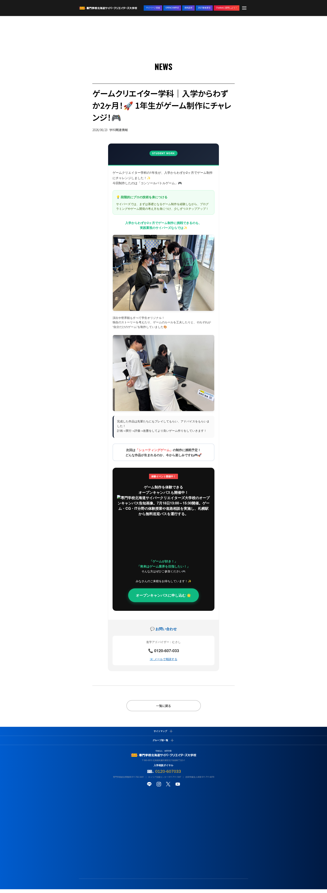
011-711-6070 (208, 777)
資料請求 (188, 7)
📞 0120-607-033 (163, 650)
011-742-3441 (137, 777)
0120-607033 (168, 771)
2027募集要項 (204, 7)
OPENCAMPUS (172, 7)
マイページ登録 (153, 7)
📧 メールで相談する (163, 659)
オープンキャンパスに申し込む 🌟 (163, 595)
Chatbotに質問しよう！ (226, 7)
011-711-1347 (175, 777)
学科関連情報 (118, 130)
